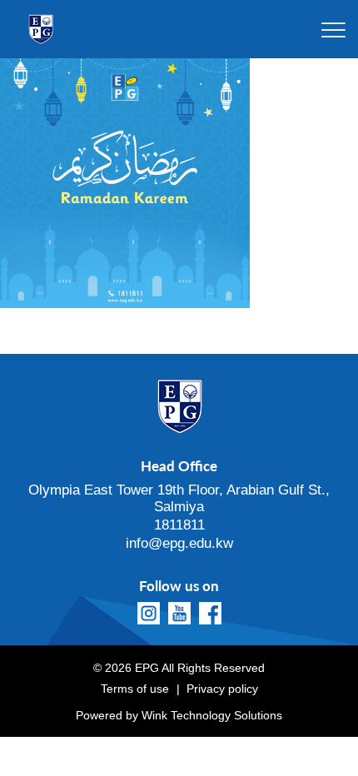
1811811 (179, 525)
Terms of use (135, 688)
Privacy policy (222, 688)
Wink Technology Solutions (212, 715)
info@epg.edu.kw (179, 543)
